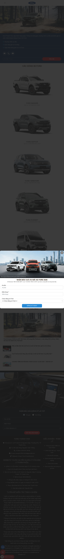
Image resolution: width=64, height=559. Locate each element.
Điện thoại (5, 292)
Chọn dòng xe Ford (7, 298)
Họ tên (4, 285)
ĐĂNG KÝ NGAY (32, 305)
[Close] (62, 252)
